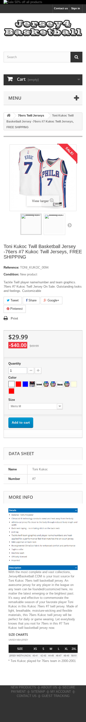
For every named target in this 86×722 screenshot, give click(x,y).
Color (12, 377)
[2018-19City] (67, 384)
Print (14, 318)
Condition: (11, 274)
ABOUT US (49, 687)
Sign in (75, 8)
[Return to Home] (8, 116)
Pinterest (16, 308)
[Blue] (25, 384)
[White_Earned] (39, 384)
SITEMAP (38, 691)
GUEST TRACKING (56, 696)
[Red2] (11, 391)
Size (12, 400)
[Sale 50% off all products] (43, 2)
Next (69, 225)
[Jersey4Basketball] (43, 28)
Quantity (14, 363)
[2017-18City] (46, 384)
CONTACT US (27, 696)
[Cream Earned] (73, 384)
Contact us (61, 8)
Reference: (11, 267)
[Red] (18, 384)
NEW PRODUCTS (23, 687)
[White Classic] (60, 384)
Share (32, 300)
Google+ (53, 300)
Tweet (14, 300)
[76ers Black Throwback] (32, 384)
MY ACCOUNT (60, 691)
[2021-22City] (53, 384)
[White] (11, 384)
